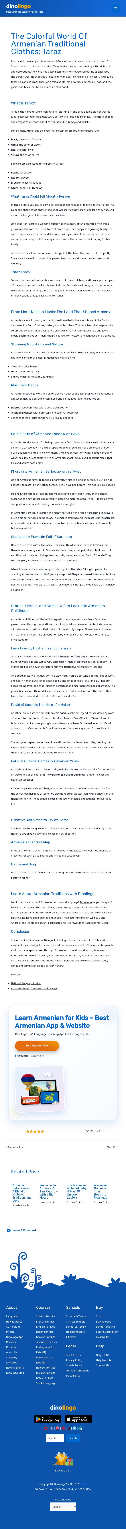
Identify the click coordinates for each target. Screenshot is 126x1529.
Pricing (10, 1332)
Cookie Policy (74, 1365)
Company (11, 1358)
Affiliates (11, 1363)
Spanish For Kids (45, 1316)
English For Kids (45, 1327)
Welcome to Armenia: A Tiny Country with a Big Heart (49, 1191)
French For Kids (45, 1322)
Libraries (71, 1337)
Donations (12, 1347)
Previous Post (14, 1147)
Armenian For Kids (20, 1205)
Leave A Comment (22, 1230)
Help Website (104, 1360)
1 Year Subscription (107, 1332)
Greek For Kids (44, 1378)
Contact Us (102, 1365)
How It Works (14, 1322)
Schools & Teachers (77, 1316)
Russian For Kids (45, 1373)
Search (73, 1438)
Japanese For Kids (46, 1342)
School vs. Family (76, 1327)
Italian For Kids (44, 1332)
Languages (12, 1316)
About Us (11, 1352)
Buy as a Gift (103, 1322)
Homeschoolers (75, 1332)
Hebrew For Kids (45, 1368)
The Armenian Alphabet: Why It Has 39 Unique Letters (76, 1191)
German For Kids (45, 1337)
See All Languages (46, 1383)
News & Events (15, 1368)
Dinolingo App (14, 1337)
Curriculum (13, 1327)
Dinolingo (86, 902)
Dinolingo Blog (15, 1373)
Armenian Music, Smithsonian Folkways (34, 988)
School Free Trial (106, 1327)
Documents (73, 1376)
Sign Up (100, 1316)
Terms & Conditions (77, 1371)
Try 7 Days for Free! (37, 1046)
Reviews (11, 1342)
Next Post (114, 1147)
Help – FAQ (102, 1355)
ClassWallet (102, 1337)
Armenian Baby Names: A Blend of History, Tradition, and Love (22, 1192)
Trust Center (73, 1355)
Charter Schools (75, 1322)
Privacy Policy (74, 1360)
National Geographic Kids (26, 983)
